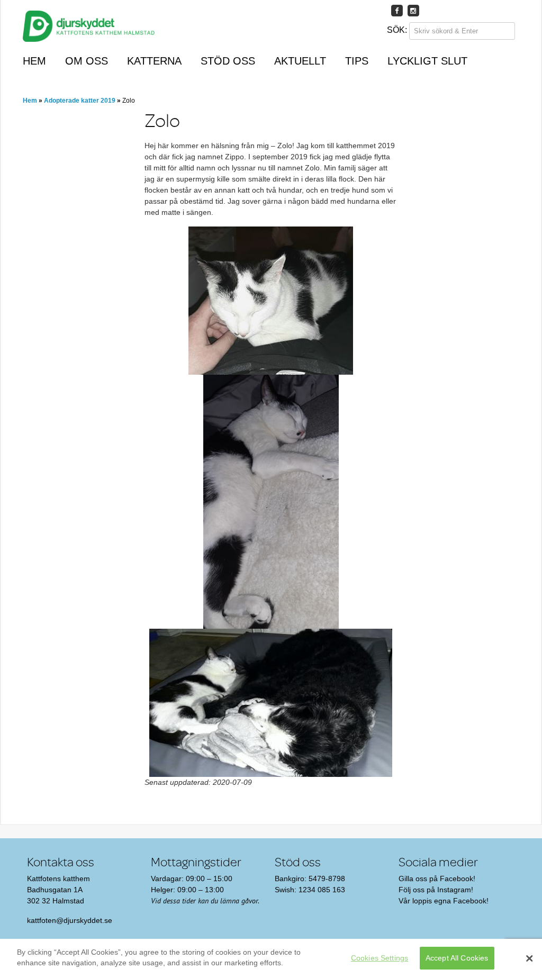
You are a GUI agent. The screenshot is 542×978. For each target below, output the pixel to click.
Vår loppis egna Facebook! (444, 901)
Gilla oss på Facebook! (437, 878)
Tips (356, 61)
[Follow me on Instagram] (413, 10)
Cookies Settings (379, 958)
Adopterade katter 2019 (79, 100)
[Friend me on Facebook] (397, 10)
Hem (34, 61)
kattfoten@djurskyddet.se (69, 920)
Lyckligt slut (427, 61)
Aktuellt (300, 61)
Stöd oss (228, 61)
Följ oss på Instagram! (436, 889)
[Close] (529, 958)
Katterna (154, 61)
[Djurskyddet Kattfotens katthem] (89, 28)
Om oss (86, 61)
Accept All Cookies (457, 958)
